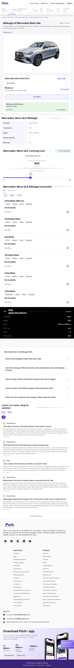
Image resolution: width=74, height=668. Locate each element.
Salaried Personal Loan (49, 602)
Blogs (15, 556)
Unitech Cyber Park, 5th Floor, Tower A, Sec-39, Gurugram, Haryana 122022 (28, 622)
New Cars (11, 17)
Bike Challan (46, 605)
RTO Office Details (48, 572)
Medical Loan (17, 596)
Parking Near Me (47, 565)
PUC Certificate (17, 602)
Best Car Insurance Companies (52, 599)
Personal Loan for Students (50, 596)
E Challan (45, 559)
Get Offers (37, 97)
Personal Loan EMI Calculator (51, 578)
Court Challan (17, 605)
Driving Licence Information (21, 572)
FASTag (45, 562)
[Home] (5, 3)
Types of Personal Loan (49, 593)
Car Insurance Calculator (50, 584)
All (5, 195)
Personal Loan (47, 575)
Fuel (4, 190)
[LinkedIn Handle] (24, 541)
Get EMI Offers (61, 110)
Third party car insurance (50, 590)
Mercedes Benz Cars (22, 17)
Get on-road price (64, 151)
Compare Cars (17, 581)
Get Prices (9, 109)
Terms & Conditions (28, 665)
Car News (16, 578)
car (13, 28)
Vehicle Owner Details (49, 581)
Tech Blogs (16, 565)
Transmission (11, 190)
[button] (37, 429)
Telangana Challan (18, 562)
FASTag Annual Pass (19, 575)
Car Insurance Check (49, 587)
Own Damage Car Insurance (21, 599)
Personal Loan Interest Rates (21, 593)
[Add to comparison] (67, 212)
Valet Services (17, 568)
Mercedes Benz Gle (36, 17)
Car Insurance (47, 556)
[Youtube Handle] (30, 541)
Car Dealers (16, 584)
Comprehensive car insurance (22, 590)
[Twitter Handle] (17, 541)
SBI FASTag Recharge (19, 559)
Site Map (48, 665)
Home (4, 17)
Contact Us (16, 553)
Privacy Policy (40, 665)
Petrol (19, 195)
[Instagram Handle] (5, 541)
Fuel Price (45, 568)
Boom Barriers (17, 587)
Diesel (12, 195)
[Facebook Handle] (11, 541)
